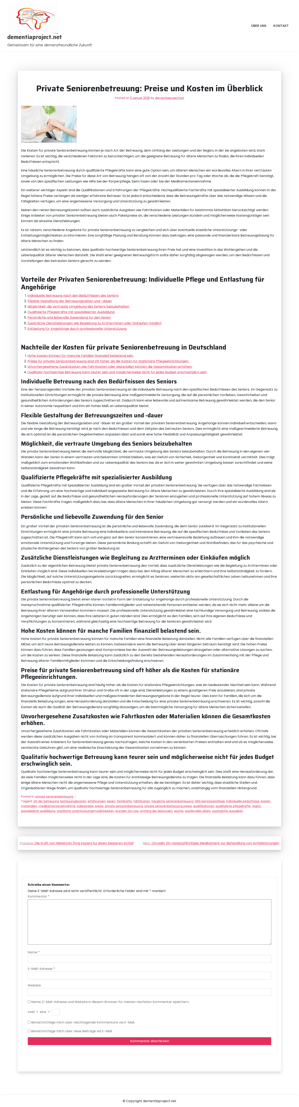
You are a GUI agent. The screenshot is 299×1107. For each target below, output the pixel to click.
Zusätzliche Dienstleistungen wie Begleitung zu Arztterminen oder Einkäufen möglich (94, 323)
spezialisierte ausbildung (38, 811)
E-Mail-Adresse (41, 968)
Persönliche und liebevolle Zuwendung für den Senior (69, 317)
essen (111, 801)
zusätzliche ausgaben (227, 811)
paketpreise (85, 806)
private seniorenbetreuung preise (168, 806)
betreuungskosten (73, 801)
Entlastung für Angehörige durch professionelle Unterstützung (77, 328)
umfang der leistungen (156, 811)
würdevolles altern (198, 811)
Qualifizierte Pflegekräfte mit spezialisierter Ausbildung (71, 312)
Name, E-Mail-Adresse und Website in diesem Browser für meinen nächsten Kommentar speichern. (110, 1002)
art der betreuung (46, 801)
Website (34, 985)
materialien (29, 806)
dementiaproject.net (34, 37)
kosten (265, 801)
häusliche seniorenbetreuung (172, 801)
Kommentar (39, 896)
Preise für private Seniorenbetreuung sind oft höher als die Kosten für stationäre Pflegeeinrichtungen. (108, 361)
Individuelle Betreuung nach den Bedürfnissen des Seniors (73, 295)
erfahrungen (97, 801)
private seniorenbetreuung (54, 796)
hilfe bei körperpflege (210, 801)
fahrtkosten (141, 801)
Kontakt (281, 25)
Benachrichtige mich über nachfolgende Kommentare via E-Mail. (83, 1022)
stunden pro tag (126, 811)
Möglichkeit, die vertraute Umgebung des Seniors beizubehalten (78, 306)
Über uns (258, 25)
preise (99, 806)
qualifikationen (203, 806)
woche (178, 811)
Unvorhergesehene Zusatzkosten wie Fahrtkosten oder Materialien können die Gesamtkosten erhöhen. (109, 366)
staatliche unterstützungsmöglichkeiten (85, 811)
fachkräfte (124, 801)
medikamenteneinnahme (57, 806)
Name (34, 952)
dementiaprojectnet (169, 98)
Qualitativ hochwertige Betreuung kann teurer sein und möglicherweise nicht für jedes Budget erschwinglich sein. (117, 372)
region (256, 806)
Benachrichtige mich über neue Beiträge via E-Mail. (71, 1031)
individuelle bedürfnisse (242, 801)
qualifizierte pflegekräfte (233, 806)
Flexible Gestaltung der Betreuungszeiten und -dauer (69, 301)
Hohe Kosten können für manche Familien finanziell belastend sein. (80, 355)
